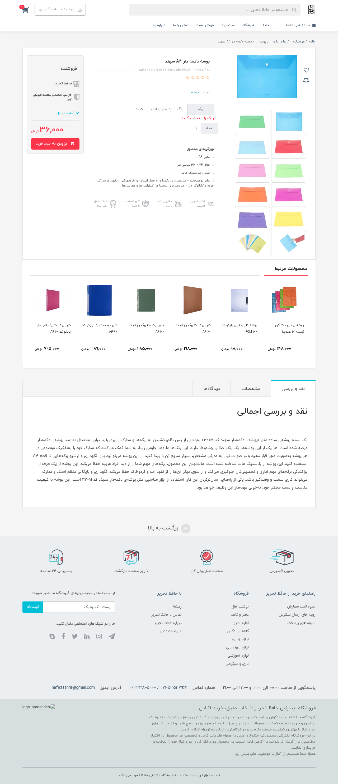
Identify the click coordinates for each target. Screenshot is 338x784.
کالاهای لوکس (238, 631)
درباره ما (159, 25)
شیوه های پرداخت (301, 622)
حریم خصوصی (171, 631)
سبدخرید (228, 25)
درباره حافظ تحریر (168, 622)
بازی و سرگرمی (237, 663)
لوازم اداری (240, 622)
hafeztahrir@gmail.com (73, 688)
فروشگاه (248, 25)
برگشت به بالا (164, 528)
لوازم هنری (240, 639)
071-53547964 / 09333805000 (158, 688)
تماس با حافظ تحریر (166, 614)
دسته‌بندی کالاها (298, 25)
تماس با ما (181, 25)
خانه (265, 25)
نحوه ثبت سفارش (301, 606)
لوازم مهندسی (237, 647)
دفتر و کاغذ (240, 614)
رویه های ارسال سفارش (297, 614)
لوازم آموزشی (238, 655)
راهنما (177, 606)
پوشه (195, 92)
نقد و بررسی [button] (293, 389)
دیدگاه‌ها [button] (211, 389)
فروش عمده (205, 25)
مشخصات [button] (250, 389)
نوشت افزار (240, 606)
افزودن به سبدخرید (53, 143)
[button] (28, 10)
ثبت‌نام (33, 607)
